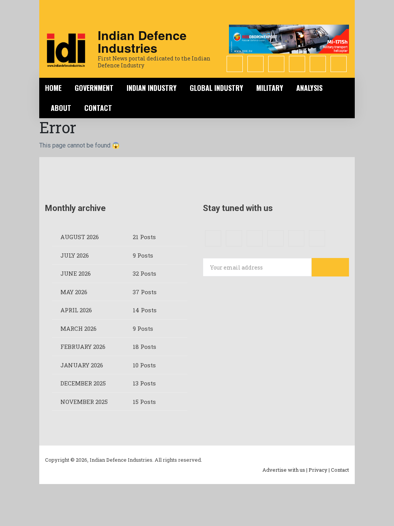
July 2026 (74, 255)
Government (94, 88)
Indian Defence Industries (142, 41)
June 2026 (75, 273)
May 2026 (73, 292)
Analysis (309, 88)
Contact (98, 108)
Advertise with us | (284, 469)
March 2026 (78, 328)
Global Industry (216, 88)
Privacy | (319, 469)
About (61, 108)
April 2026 (76, 310)
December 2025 (83, 383)
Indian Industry (152, 88)
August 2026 (79, 237)
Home (53, 88)
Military (269, 88)
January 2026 (81, 365)
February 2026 (82, 346)
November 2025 (84, 401)
